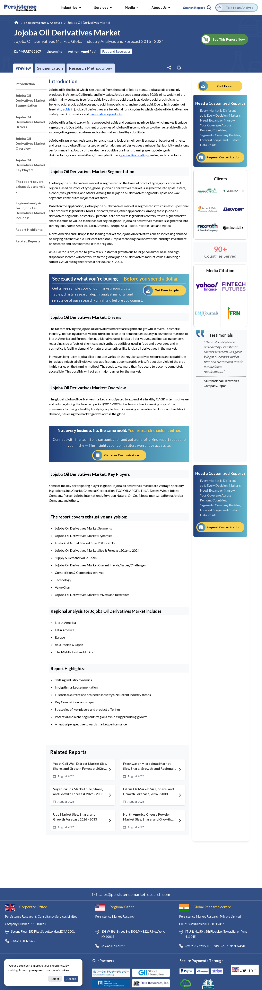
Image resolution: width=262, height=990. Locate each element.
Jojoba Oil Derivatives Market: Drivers (31, 122)
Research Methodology (90, 68)
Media (130, 7)
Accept (71, 978)
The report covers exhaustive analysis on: (30, 186)
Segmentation (50, 68)
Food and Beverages (116, 51)
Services (101, 7)
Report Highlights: (29, 229)
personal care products (106, 114)
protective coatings (135, 155)
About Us (159, 7)
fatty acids (62, 109)
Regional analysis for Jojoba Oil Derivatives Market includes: (30, 210)
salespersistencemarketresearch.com (134, 894)
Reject (55, 978)
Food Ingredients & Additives (43, 22)
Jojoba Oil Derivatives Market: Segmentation (31, 100)
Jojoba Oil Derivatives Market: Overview (31, 143)
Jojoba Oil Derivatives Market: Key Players (31, 165)
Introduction (25, 84)
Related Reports (28, 241)
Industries (69, 7)
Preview (23, 68)
